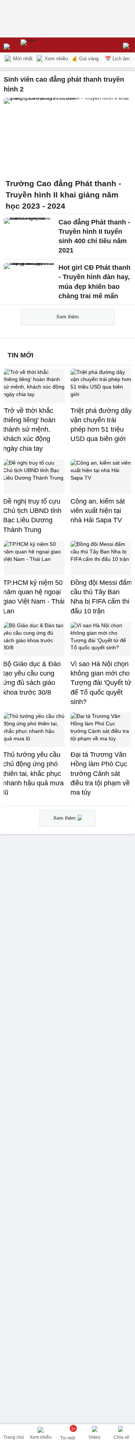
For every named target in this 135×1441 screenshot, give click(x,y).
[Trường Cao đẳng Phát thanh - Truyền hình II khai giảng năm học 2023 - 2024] (67, 136)
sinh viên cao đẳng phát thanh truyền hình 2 (64, 84)
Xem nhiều (55, 58)
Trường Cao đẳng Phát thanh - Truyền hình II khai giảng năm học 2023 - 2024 (63, 194)
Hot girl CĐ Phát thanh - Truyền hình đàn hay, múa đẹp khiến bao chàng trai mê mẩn (94, 282)
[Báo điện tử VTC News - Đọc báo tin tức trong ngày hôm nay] (46, 44)
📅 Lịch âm (117, 58)
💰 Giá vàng (85, 58)
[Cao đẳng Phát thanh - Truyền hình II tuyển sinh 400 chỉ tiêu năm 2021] (29, 233)
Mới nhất (22, 58)
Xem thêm (67, 317)
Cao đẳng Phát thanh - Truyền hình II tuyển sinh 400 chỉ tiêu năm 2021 (94, 236)
